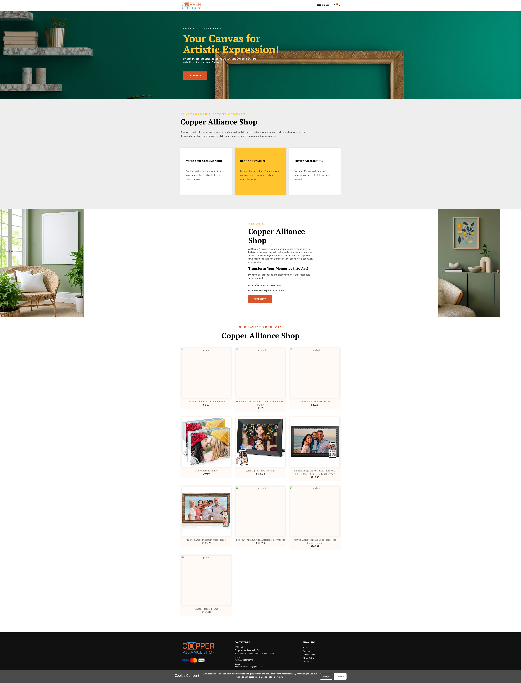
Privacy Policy (308, 658)
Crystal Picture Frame (206, 608)
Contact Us (307, 661)
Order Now (195, 75)
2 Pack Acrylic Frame (206, 470)
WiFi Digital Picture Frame (260, 470)
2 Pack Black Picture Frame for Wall (206, 401)
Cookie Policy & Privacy (271, 677)
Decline (340, 676)
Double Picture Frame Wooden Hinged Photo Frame (260, 403)
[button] (337, 5)
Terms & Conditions (311, 654)
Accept (326, 676)
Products (306, 651)
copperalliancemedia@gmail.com (248, 667)
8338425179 (248, 660)
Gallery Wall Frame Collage (315, 401)
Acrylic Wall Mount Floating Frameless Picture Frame (315, 541)
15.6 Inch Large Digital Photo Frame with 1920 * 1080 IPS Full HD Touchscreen (314, 472)
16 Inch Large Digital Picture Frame (206, 539)
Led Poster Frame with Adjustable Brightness (260, 539)
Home (305, 647)
